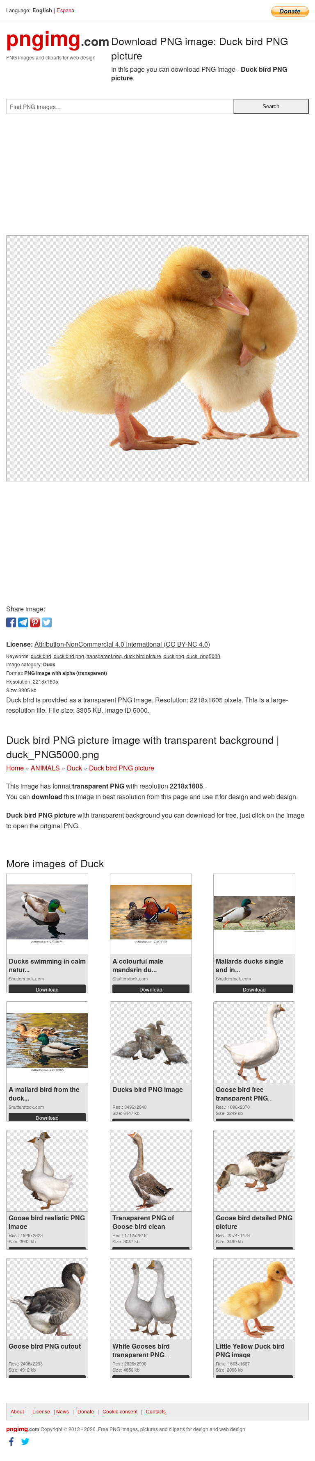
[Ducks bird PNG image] (150, 1042)
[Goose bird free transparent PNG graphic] (254, 1042)
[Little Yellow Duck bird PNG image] (254, 1299)
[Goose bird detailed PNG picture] (254, 1171)
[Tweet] (47, 622)
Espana (65, 10)
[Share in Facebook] (11, 622)
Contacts (156, 1411)
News (62, 1411)
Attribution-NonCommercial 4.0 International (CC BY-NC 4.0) (122, 644)
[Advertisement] (157, 178)
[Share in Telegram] (23, 622)
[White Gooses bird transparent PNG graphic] (151, 1299)
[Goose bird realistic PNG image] (47, 1171)
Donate (86, 1411)
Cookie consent (120, 1411)
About (17, 1411)
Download (47, 989)
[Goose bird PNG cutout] (47, 1299)
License (41, 1411)
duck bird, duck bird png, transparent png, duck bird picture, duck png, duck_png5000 (125, 655)
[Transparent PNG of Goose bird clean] (150, 1171)
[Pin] (35, 622)
